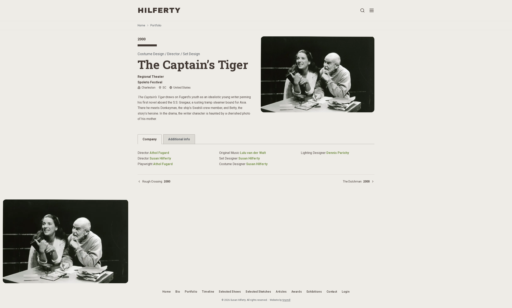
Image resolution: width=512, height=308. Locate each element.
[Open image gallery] (317, 74)
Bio (177, 291)
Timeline (208, 291)
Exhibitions (314, 291)
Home (141, 25)
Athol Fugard (159, 153)
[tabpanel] (256, 156)
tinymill (286, 300)
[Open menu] (371, 10)
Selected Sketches (258, 291)
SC (164, 87)
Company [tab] (150, 139)
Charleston (148, 87)
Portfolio (155, 25)
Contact (332, 291)
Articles (281, 291)
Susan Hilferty (160, 158)
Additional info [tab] (179, 139)
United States (182, 87)
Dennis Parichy (337, 153)
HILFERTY (159, 10)
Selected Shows (230, 291)
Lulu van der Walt (253, 153)
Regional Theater (151, 77)
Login (346, 291)
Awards (296, 291)
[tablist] (256, 139)
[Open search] (362, 10)
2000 (142, 39)
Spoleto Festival (150, 82)
